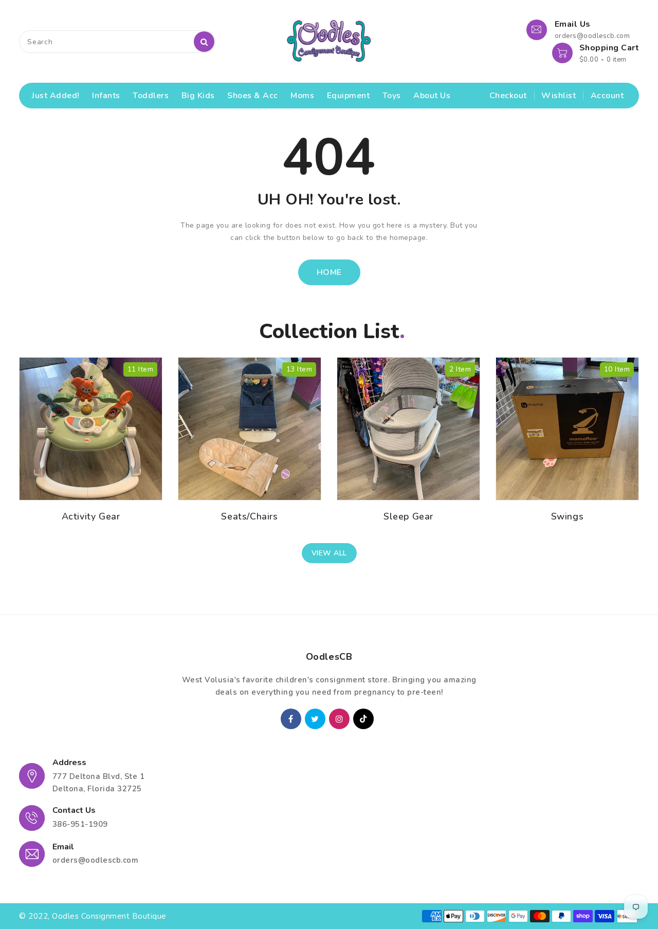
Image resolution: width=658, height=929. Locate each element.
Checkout (508, 95)
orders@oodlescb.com (95, 860)
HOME (329, 272)
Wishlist (558, 95)
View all (329, 553)
